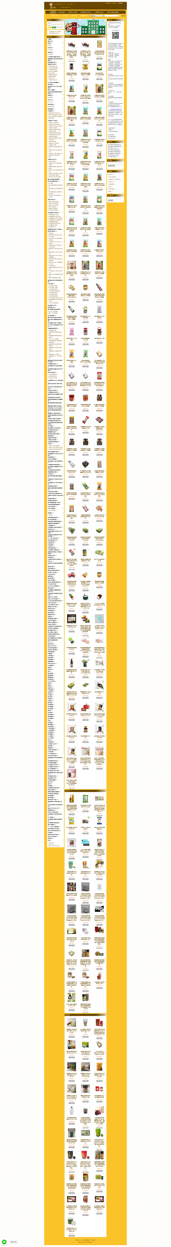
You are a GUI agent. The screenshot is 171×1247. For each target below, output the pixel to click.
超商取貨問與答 (117, 151)
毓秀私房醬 (51, 106)
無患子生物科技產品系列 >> (54, 830)
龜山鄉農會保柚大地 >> (53, 760)
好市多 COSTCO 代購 (54, 846)
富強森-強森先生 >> (52, 231)
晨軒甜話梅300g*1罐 (99, 338)
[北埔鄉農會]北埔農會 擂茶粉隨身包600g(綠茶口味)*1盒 (99, 1207)
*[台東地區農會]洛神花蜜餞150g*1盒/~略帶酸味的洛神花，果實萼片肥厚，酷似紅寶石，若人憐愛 (99, 1120)
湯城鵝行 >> (51, 513)
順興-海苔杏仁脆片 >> (53, 799)
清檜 (109, 186)
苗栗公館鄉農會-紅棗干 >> (54, 451)
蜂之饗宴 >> (51, 722)
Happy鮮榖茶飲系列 (53, 68)
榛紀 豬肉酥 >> (51, 797)
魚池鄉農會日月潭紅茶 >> (54, 212)
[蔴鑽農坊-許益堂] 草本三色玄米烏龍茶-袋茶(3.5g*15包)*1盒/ (72, 1097)
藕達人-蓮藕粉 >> (52, 90)
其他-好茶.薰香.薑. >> (53, 519)
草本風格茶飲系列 (53, 69)
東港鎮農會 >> (51, 704)
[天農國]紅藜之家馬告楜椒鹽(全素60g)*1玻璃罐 (71, 119)
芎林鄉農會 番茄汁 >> (53, 776)
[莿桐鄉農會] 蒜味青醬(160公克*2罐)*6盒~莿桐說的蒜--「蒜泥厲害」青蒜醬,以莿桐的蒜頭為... (71, 54)
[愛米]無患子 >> (51, 588)
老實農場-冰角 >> (52, 810)
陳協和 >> (50, 710)
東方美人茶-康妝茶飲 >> (53, 812)
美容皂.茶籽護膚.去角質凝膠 (55, 116)
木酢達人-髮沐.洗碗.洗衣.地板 (56, 447)
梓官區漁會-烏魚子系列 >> (54, 770)
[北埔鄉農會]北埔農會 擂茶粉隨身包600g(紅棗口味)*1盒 (71, 1207)
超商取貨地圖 (61, 12)
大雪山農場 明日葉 (53, 285)
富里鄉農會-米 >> (52, 610)
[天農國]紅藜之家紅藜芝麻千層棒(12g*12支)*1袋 (99, 163)
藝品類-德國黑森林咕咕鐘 (55, 277)
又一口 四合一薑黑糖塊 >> (54, 826)
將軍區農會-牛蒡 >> (52, 778)
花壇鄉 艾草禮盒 (52, 161)
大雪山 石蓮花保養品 (54, 303)
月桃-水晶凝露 (52, 510)
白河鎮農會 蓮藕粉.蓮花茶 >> (55, 56)
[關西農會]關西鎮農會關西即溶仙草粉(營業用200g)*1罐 (71, 1141)
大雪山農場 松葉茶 (53, 294)
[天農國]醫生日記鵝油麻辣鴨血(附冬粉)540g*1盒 (99, 428)
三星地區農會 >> (52, 728)
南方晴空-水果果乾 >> (53, 572)
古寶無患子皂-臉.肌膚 (54, 143)
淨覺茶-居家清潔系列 (54, 203)
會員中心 (115, 3)
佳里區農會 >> (51, 544)
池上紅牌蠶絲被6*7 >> (53, 768)
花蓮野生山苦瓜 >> (52, 555)
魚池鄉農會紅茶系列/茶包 (55, 216)
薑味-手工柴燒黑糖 (53, 313)
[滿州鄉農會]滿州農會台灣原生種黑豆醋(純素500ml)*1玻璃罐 (99, 296)
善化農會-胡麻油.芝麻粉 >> (54, 433)
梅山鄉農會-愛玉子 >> (53, 630)
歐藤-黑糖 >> (51, 576)
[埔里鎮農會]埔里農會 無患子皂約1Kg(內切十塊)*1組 (71, 939)
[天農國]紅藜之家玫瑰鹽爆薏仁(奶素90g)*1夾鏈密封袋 (99, 207)
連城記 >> (50, 667)
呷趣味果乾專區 (52, 76)
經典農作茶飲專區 (53, 74)
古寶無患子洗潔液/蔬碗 (54, 155)
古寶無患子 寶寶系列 (54, 122)
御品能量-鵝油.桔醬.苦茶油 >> (55, 420)
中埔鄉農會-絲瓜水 (99, 12)
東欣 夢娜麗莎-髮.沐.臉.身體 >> (55, 638)
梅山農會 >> (51, 712)
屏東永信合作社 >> (52, 663)
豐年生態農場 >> (52, 824)
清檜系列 (51, 97)
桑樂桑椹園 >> (51, 661)
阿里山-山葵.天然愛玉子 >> (54, 598)
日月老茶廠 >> (51, 817)
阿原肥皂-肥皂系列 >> (53, 390)
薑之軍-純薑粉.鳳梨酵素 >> (54, 179)
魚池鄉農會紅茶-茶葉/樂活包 (55, 219)
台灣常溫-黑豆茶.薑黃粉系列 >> (55, 493)
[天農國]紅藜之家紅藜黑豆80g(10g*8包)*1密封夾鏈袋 (85, 141)
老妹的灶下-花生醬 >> (53, 597)
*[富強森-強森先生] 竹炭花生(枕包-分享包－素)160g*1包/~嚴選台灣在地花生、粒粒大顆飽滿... (71, 1165)
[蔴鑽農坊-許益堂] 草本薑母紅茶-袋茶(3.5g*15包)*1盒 (85, 1075)
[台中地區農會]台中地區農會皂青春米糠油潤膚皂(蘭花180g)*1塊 (71, 384)
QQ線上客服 (116, 155)
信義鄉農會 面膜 (52, 330)
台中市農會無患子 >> (53, 753)
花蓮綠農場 (111, 184)
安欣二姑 (51, 102)
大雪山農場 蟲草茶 (53, 292)
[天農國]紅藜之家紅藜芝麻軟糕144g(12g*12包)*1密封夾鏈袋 (85, 163)
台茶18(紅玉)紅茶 (53, 378)
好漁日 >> (50, 740)
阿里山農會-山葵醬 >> (53, 632)
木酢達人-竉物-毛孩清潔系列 (55, 449)
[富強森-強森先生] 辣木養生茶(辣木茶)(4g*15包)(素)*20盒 (85, 671)
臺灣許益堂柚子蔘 (53, 66)
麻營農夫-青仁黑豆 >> (53, 606)
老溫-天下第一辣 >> (52, 646)
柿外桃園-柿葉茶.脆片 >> (54, 430)
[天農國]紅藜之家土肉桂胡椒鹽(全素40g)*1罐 (85, 273)
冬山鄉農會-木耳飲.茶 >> (54, 766)
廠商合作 (115, 156)
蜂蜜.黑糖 (51, 233)
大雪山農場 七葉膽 (53, 287)
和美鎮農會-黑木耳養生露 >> (54, 397)
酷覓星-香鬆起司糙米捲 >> (54, 570)
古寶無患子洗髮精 (53, 127)
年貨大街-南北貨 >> (52, 602)
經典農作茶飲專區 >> (53, 437)
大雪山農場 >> (51, 283)
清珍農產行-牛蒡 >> (52, 305)
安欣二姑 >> (51, 99)
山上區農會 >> (51, 736)
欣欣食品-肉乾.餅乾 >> (53, 755)
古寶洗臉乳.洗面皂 (53, 136)
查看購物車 (108, 3)
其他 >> (49, 840)
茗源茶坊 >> (51, 669)
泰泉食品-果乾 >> (52, 608)
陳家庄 (50, 45)
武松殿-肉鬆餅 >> (52, 636)
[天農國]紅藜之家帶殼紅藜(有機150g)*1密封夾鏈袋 (71, 273)
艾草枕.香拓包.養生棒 (54, 175)
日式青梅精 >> (51, 751)
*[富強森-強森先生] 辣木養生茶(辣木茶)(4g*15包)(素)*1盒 (85, 1053)
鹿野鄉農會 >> (51, 724)
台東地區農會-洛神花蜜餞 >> (54, 470)
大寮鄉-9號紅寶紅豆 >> (53, 749)
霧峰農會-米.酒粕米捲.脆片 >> (55, 413)
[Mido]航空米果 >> (52, 506)
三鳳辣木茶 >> (51, 546)
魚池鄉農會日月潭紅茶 (86, 12)
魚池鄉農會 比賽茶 (53, 225)
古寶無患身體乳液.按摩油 (55, 133)
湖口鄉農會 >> (51, 706)
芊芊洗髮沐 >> (51, 426)
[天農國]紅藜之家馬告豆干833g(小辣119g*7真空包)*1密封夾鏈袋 (85, 97)
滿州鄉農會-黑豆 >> (52, 62)
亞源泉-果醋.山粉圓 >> (53, 491)
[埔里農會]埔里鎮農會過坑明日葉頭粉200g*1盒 (71, 539)
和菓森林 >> (51, 698)
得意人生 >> (51, 561)
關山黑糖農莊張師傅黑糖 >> (54, 309)
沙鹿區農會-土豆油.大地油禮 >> (55, 408)
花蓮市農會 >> (51, 557)
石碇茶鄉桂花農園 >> (53, 762)
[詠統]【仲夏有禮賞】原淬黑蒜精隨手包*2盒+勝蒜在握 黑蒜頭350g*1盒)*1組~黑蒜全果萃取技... (99, 761)
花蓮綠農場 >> (51, 109)
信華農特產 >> (51, 679)
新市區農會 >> (51, 718)
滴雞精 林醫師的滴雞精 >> (54, 791)
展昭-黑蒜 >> (51, 84)
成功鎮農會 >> (51, 732)
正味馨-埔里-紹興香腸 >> (54, 793)
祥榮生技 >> (51, 616)
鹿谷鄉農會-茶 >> (52, 457)
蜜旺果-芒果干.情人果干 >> (54, 808)
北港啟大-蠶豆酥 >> (52, 624)
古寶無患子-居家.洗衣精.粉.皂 (56, 153)
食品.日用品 (51, 844)
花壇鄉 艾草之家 (55, 15)
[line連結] (115, 39)
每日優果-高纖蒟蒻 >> (53, 647)
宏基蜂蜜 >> (51, 785)
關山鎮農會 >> (51, 673)
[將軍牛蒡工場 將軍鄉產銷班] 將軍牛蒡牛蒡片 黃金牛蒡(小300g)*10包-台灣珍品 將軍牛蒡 (72, 562)
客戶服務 (110, 144)
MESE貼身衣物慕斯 (53, 210)
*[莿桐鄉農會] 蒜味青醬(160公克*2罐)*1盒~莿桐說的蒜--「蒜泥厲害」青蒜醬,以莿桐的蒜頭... (85, 54)
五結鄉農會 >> (51, 665)
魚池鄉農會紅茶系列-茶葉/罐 (55, 218)
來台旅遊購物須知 (117, 146)
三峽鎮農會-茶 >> (52, 525)
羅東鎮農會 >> (51, 435)
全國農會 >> (51, 653)
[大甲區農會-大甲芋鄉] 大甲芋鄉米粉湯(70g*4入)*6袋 (99, 671)
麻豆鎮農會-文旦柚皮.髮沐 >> (55, 428)
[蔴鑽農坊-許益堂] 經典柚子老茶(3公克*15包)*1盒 (72, 1031)
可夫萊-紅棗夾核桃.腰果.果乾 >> (55, 600)
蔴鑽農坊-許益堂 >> (52, 64)
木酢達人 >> (51, 443)
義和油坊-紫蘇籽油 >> (53, 622)
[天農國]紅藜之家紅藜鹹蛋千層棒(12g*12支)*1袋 (71, 163)
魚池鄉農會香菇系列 (53, 221)
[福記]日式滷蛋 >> (52, 580)
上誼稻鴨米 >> (51, 691)
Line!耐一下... (116, 148)
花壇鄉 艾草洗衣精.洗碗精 (55, 176)
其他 (50, 157)
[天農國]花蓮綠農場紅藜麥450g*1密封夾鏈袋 (71, 428)
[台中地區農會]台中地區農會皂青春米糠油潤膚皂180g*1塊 (99, 362)
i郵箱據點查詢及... (117, 144)
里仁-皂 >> (50, 642)
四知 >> (49, 671)
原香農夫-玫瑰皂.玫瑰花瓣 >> (55, 418)
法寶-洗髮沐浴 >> (52, 568)
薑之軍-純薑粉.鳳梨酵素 (113, 12)
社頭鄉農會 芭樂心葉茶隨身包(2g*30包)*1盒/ (86, 1141)
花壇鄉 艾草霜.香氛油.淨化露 (55, 173)
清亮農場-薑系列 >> (52, 498)
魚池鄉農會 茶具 (52, 226)
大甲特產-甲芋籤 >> (52, 584)
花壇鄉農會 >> (51, 734)
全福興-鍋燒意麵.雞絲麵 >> (54, 504)
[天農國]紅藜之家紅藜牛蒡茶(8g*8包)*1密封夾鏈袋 (85, 185)
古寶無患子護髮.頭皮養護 (55, 129)
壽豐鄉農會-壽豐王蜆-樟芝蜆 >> (55, 406)
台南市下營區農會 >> (53, 459)
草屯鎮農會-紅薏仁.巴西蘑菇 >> (55, 323)
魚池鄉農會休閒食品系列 (54, 223)
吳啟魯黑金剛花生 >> (53, 548)
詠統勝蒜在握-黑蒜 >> (53, 500)
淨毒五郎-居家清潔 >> (53, 649)
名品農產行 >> (51, 111)
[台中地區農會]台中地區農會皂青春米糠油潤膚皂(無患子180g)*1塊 (85, 384)
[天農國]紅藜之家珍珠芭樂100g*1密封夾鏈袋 (85, 207)
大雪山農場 (65, 15)
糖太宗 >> (50, 784)
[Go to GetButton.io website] (4, 1245)
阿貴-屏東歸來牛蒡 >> (53, 540)
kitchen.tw (51, 842)
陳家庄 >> (50, 43)
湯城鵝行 (51, 515)
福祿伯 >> (50, 685)
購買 (101, 58)
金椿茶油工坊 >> (52, 529)
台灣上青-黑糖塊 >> (52, 620)
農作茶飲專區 (52, 73)
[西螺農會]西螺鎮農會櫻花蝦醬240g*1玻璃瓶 (71, 75)
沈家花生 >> (51, 687)
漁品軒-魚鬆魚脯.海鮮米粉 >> (55, 582)
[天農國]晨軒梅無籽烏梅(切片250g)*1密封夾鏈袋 (99, 494)
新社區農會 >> (51, 726)
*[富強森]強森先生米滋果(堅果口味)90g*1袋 (86, 873)
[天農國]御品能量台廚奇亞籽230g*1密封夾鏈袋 (85, 494)
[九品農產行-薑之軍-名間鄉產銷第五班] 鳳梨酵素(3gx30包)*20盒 (71, 693)
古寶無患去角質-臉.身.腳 (54, 134)
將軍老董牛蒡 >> (52, 307)
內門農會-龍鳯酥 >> (52, 780)
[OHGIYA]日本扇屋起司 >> (54, 586)
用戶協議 (93, 1240)
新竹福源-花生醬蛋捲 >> (53, 628)
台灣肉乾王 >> (51, 474)
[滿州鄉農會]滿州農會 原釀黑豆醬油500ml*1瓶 (71, 671)
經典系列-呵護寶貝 (53, 208)
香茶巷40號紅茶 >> (52, 372)
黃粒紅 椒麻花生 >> (52, 789)
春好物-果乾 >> (51, 644)
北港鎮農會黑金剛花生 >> (54, 441)
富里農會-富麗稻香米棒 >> (54, 634)
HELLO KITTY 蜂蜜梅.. (54, 339)
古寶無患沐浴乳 (52, 131)
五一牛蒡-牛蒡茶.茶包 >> (54, 538)
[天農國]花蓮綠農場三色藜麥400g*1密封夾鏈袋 (71, 516)
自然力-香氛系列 (52, 206)
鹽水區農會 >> (51, 657)
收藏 (98, 58)
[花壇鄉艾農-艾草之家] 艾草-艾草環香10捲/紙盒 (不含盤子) (99, 873)
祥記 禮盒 (51, 183)
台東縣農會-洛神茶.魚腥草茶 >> (55, 527)
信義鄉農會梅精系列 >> (53, 328)
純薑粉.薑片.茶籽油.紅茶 (54, 113)
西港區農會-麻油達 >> (53, 486)
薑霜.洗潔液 (51, 118)
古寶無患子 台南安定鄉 (113, 179)
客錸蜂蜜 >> (51, 745)
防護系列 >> (51, 838)
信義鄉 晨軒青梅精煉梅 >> (54, 523)
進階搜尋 (123, 15)
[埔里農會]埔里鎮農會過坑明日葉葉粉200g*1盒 (85, 539)
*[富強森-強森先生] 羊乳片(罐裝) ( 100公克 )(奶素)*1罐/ (71, 1230)
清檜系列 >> (51, 95)
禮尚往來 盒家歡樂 (53, 71)
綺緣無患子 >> (51, 747)
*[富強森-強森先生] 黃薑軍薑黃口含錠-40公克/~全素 (99, 1075)
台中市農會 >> (51, 738)
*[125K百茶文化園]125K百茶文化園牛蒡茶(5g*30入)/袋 (99, 1053)
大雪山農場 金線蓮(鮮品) (54, 291)
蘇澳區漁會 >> (51, 689)
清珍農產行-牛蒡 (84, 15)
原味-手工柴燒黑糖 (53, 311)
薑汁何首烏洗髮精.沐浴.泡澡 (55, 114)
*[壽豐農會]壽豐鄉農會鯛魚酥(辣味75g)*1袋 (86, 516)
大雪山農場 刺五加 (53, 289)
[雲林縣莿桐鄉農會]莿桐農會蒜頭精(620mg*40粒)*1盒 (71, 296)
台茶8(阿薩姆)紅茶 (53, 374)
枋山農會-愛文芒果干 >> (53, 764)
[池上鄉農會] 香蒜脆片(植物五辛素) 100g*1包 (85, 1031)
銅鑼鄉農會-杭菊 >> (52, 432)
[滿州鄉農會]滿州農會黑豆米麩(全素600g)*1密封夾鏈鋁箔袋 (99, 384)
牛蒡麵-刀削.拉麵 (53, 80)
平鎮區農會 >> (51, 659)
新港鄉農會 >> (51, 716)
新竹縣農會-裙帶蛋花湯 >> (54, 822)
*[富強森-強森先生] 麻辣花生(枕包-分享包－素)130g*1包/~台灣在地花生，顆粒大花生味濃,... (85, 1165)
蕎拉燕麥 (51, 54)
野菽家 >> (50, 683)
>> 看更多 (103, 36)
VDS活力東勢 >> (52, 681)
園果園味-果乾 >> (52, 614)
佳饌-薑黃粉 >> (51, 742)
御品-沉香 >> (51, 782)
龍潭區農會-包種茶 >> (53, 618)
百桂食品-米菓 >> (52, 574)
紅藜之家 (51, 49)
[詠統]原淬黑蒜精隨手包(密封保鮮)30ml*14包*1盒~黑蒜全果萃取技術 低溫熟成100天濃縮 (85, 761)
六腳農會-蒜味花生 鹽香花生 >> (55, 559)
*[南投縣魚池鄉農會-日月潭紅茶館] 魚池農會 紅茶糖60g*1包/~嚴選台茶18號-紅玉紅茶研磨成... (85, 1120)
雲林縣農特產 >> (52, 651)
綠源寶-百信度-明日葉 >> (54, 834)
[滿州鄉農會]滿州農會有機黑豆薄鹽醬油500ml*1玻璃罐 (71, 318)
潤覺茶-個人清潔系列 (54, 205)
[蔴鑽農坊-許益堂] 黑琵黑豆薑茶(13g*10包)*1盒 (72, 1075)
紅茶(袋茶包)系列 (53, 376)
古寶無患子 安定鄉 (72, 12)
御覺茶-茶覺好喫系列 (54, 201)
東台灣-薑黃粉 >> (52, 315)
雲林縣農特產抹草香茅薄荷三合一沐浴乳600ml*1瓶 (71, 605)
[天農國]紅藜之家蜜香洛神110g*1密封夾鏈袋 (99, 119)
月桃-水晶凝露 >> (52, 508)
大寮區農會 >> (51, 655)
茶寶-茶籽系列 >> (52, 199)
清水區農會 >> (51, 708)
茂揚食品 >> (51, 693)
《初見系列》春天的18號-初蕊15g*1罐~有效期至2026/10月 (99, 627)
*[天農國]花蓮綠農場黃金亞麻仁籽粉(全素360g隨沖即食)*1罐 (99, 53)
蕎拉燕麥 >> (51, 52)
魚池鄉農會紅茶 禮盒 (54, 214)
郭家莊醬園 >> (51, 795)
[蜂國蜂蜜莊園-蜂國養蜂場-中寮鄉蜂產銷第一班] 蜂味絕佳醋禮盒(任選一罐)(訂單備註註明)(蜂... (99, 941)
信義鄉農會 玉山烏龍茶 (54, 354)
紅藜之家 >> (51, 47)
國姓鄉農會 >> (51, 675)
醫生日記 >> (51, 41)
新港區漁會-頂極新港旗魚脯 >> (55, 521)
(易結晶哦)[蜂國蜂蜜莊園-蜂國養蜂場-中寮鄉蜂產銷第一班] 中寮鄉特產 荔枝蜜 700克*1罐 (85, 963)
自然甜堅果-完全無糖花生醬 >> (55, 626)
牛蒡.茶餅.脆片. (52, 265)
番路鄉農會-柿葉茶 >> (53, 472)
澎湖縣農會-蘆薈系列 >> (53, 517)
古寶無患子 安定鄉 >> (53, 120)
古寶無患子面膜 (52, 141)
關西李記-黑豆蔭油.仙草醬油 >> (55, 317)
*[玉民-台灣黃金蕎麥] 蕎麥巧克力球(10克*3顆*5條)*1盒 (85, 851)
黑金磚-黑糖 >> (51, 578)
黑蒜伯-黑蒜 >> (51, 612)
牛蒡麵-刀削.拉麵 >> (52, 439)
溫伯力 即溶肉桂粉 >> (53, 836)
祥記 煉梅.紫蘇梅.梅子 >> (54, 181)
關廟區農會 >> (51, 677)
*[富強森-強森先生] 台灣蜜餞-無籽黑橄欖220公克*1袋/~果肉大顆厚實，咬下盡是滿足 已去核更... (99, 852)
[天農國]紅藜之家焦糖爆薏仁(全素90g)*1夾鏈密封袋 (71, 229)
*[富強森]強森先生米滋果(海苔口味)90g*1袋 (72, 873)
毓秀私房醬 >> (51, 104)
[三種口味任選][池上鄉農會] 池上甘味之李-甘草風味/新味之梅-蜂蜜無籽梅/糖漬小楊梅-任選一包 (99, 808)
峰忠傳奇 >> (51, 696)
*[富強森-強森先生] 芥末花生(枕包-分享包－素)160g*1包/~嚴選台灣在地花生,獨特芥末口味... (99, 1143)
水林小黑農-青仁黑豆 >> (53, 604)
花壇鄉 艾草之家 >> (52, 159)
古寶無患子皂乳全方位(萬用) (55, 126)
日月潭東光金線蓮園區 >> (54, 82)
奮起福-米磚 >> (51, 566)
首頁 (53, 12)
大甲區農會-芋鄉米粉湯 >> (54, 550)
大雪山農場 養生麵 (53, 296)
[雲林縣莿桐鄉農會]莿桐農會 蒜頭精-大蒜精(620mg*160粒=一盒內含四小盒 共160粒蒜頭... (99, 650)
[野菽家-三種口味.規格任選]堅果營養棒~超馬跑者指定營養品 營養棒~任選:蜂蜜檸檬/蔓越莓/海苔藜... (85, 628)
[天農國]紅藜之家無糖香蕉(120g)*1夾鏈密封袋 (85, 229)
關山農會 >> (51, 702)
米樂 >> (49, 720)
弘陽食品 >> (51, 700)
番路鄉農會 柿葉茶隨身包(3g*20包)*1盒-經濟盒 (99, 1185)
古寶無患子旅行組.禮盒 (54, 124)
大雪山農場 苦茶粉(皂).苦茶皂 (56, 297)
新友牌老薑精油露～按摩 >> (54, 502)
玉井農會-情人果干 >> (53, 744)
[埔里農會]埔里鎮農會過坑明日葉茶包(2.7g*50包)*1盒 (99, 539)
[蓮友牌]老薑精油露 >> (53, 640)
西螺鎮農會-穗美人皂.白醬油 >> (55, 229)
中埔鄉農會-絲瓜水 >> (53, 363)
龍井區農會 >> (51, 714)
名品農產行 (74, 15)
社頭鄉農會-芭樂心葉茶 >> (54, 787)
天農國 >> (50, 39)
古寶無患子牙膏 (52, 145)
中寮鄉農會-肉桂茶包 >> (53, 392)
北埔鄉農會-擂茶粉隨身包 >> (54, 464)
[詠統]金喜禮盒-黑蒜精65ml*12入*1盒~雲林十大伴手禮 (99, 715)
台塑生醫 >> (51, 832)
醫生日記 (110, 174)
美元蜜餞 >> (51, 695)
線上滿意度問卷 (117, 153)
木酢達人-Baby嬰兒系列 (54, 445)
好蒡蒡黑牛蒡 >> (52, 542)
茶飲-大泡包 (51, 78)
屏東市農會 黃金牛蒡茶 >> (54, 828)
